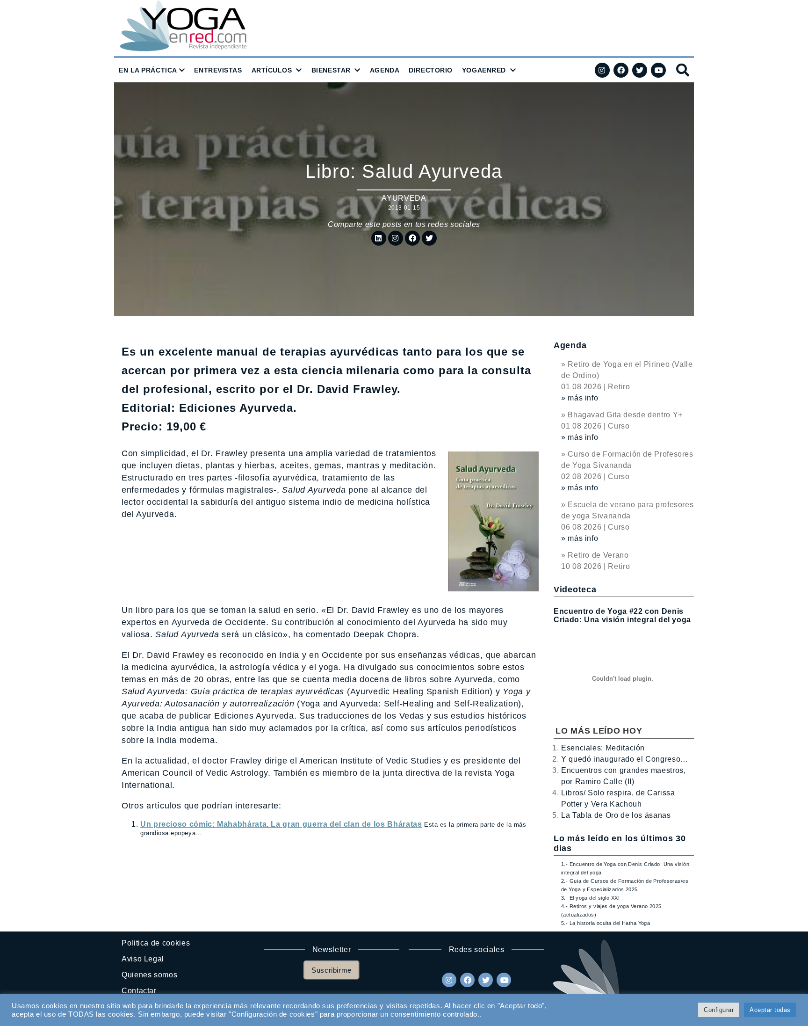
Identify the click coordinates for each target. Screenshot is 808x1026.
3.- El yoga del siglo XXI (590, 898)
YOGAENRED (484, 70)
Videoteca (575, 589)
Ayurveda (404, 198)
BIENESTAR (331, 70)
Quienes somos (149, 975)
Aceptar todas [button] (770, 1009)
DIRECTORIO (431, 70)
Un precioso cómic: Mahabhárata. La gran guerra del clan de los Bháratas (281, 824)
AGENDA (384, 70)
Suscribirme (331, 970)
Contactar (139, 991)
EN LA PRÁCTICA (148, 70)
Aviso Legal (143, 959)
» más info (579, 398)
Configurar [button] (719, 1009)
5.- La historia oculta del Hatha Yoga (605, 923)
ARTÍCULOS (272, 70)
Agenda (570, 345)
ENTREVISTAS (218, 70)
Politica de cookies (156, 943)
